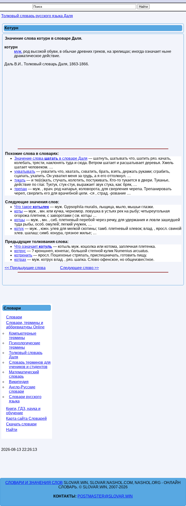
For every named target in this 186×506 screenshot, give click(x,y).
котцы (19, 220)
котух (19, 229)
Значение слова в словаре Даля (50, 158)
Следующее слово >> (79, 268)
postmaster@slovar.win (105, 496)
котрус (20, 251)
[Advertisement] (93, 108)
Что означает (33, 246)
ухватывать (24, 171)
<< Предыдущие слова (25, 268)
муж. (18, 51)
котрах (20, 259)
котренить (23, 255)
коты (18, 211)
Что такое (31, 207)
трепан (20, 189)
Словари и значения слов (34, 483)
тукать (19, 180)
